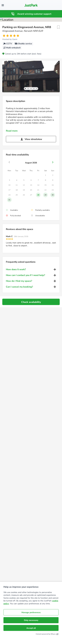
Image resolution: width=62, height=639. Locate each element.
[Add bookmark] (58, 27)
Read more (12, 130)
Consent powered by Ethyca (46, 634)
